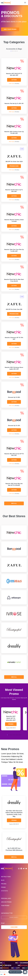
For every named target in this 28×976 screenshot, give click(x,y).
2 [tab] (12, 51)
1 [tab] (11, 51)
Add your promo (10, 29)
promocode (14, 166)
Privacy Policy (3, 971)
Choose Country (13, 917)
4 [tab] (15, 51)
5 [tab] (17, 51)
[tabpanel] (14, 49)
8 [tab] (18, 735)
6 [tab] (15, 735)
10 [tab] (21, 735)
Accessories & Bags (14, 49)
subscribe (14, 927)
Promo (10, 724)
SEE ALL (14, 503)
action (14, 79)
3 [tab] (14, 51)
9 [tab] (19, 735)
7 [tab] (16, 735)
